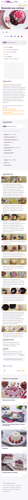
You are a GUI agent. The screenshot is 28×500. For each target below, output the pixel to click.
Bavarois (5, 448)
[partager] (3, 32)
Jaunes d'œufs (8, 147)
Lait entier (7, 142)
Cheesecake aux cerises (9, 472)
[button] (20, 355)
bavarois (6, 84)
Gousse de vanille (8, 152)
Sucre (5, 145)
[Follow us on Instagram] (15, 36)
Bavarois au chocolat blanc (9, 109)
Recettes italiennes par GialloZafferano (11, 2)
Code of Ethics (17, 489)
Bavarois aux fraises (8, 112)
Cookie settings (6, 489)
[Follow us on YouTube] (22, 36)
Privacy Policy (12, 487)
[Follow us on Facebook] (11, 36)
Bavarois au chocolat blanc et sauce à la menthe (13, 425)
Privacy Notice (6, 487)
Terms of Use (18, 485)
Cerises (6, 134)
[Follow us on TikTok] (18, 36)
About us (13, 485)
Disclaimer (12, 489)
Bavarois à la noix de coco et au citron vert (13, 110)
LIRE (24, 403)
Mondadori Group (6, 491)
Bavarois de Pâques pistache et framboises (13, 114)
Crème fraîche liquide (10, 139)
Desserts (3, 5)
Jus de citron (7, 150)
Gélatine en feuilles (9, 137)
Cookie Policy (18, 487)
